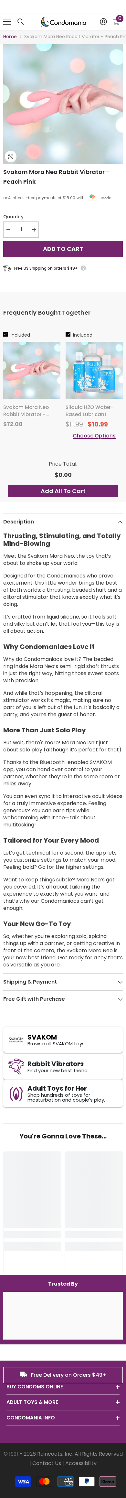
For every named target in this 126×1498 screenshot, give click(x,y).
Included (20, 335)
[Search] (21, 22)
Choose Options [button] (94, 435)
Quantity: (14, 216)
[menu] (7, 22)
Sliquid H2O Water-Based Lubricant (89, 411)
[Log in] (103, 21)
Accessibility (81, 1463)
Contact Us (46, 1463)
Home (10, 36)
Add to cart (63, 248)
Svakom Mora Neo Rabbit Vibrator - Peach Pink (56, 177)
